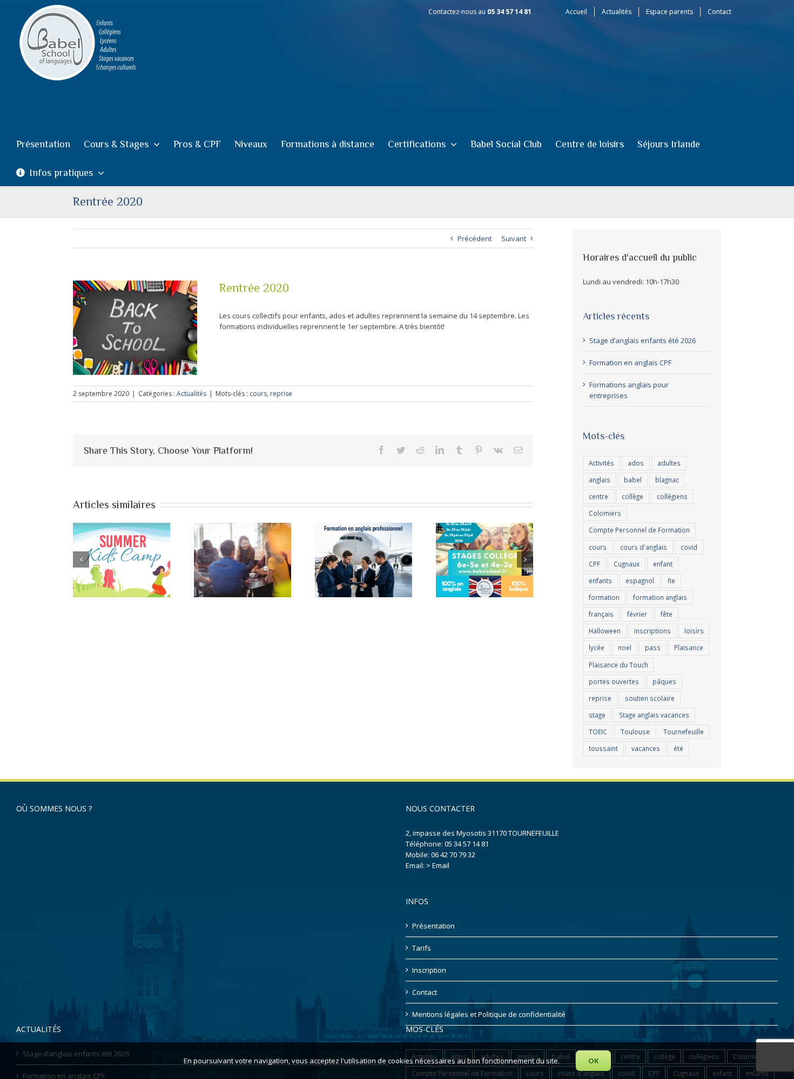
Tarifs (421, 948)
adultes (669, 463)
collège (632, 496)
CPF (594, 563)
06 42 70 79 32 (453, 854)
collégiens (672, 496)
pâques (664, 681)
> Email (437, 865)
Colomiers (605, 513)
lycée (596, 647)
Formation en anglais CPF (630, 362)
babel (633, 479)
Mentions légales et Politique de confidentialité (489, 1014)
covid (689, 547)
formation (604, 597)
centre (598, 496)
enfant (662, 563)
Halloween (605, 630)
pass (653, 647)
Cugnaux (627, 563)
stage (597, 715)
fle (671, 580)
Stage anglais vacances (654, 715)
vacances (645, 748)
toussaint (603, 748)
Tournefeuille (683, 731)
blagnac (667, 479)
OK (593, 1061)
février (637, 614)
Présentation (433, 926)
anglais (599, 479)
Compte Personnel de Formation (639, 529)
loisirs (694, 630)
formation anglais (660, 597)
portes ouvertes (614, 681)
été (678, 748)
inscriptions (652, 630)
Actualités (191, 393)
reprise (281, 393)
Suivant (513, 238)
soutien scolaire (650, 698)
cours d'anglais (643, 547)
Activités (601, 463)
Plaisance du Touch (618, 664)
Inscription (429, 970)
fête (666, 614)
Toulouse (635, 731)
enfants (600, 580)
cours (258, 393)
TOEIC (598, 731)
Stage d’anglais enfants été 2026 (642, 340)
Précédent (474, 238)
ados (636, 463)
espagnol (639, 580)
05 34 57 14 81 (467, 844)
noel (624, 647)
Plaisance (688, 647)
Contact (424, 992)
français (601, 614)
